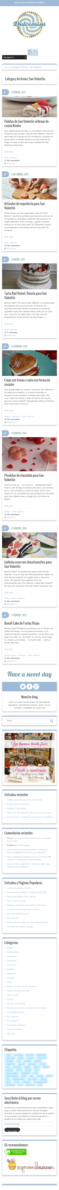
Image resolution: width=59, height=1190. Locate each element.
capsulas (30, 1058)
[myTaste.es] (15, 1152)
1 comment (12, 332)
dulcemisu (11, 163)
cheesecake (41, 1058)
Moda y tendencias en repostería (22, 986)
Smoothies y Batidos (16, 1025)
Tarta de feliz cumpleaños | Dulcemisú (24, 864)
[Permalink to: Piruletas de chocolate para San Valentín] (29, 456)
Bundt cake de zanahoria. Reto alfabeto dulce (27, 922)
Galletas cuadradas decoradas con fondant (26, 905)
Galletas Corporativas (16, 808)
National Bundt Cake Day (18, 991)
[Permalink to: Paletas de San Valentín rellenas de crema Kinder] (29, 106)
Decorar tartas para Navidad (32, 852)
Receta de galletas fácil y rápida (21, 896)
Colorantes (12, 960)
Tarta (20, 1085)
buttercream (41, 1055)
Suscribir (12, 1131)
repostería (26, 1082)
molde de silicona (12, 1076)
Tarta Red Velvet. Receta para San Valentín (25, 295)
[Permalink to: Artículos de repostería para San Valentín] (29, 188)
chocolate (9, 1061)
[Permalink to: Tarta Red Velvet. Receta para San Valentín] (29, 276)
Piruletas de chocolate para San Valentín (24, 478)
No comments (13, 160)
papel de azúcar (18, 1079)
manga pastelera (12, 1073)
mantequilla (25, 1073)
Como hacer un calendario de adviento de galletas (29, 817)
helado (19, 1070)
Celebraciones (13, 952)
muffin (24, 1076)
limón (37, 1070)
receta (16, 1082)
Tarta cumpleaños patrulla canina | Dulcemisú (27, 857)
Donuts (42, 1064)
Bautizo (10, 948)
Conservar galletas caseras (19, 888)
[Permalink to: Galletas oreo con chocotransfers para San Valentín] (29, 545)
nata (31, 1076)
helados (28, 1070)
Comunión (11, 965)
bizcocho (30, 1055)
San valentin (10, 1085)
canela (20, 1058)
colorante (27, 1061)
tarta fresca (30, 1085)
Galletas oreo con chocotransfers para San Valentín (28, 564)
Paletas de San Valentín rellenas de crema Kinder (26, 123)
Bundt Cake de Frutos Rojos (22, 623)
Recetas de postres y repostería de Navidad (27, 1008)
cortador (38, 1061)
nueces (49, 1076)
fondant (27, 1067)
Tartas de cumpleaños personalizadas (24, 859)
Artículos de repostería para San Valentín (24, 206)
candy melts (10, 1058)
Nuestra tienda (23, 845)
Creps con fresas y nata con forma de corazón (27, 382)
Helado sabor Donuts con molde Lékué (24, 800)
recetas (16, 416)
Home (7, 67)
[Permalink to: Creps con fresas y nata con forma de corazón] (29, 363)
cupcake (21, 1064)
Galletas (10, 969)
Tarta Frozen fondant (16, 901)
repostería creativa (35, 2)
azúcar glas (18, 1055)
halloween (9, 1070)
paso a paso (32, 1079)
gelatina (46, 1067)
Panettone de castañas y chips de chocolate (27, 892)
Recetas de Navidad (16, 1003)
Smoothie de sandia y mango (20, 926)
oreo (7, 1079)
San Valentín (11, 157)
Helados (10, 978)
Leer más (8, 151)
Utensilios (11, 1033)
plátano (43, 1079)
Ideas (7, 416)
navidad (40, 1076)
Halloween (11, 973)
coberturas (11, 956)
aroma (8, 1055)
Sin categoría (13, 1021)
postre (8, 1082)
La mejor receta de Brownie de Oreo (23, 909)
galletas (36, 1067)
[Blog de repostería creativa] (29, 24)
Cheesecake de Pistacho (18, 804)
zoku (40, 1085)
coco (18, 1061)
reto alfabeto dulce (15, 1012)
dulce (8, 1067)
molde (35, 1073)
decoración (32, 1064)
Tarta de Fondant (14, 1029)
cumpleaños (10, 1064)
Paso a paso (11, 655)
